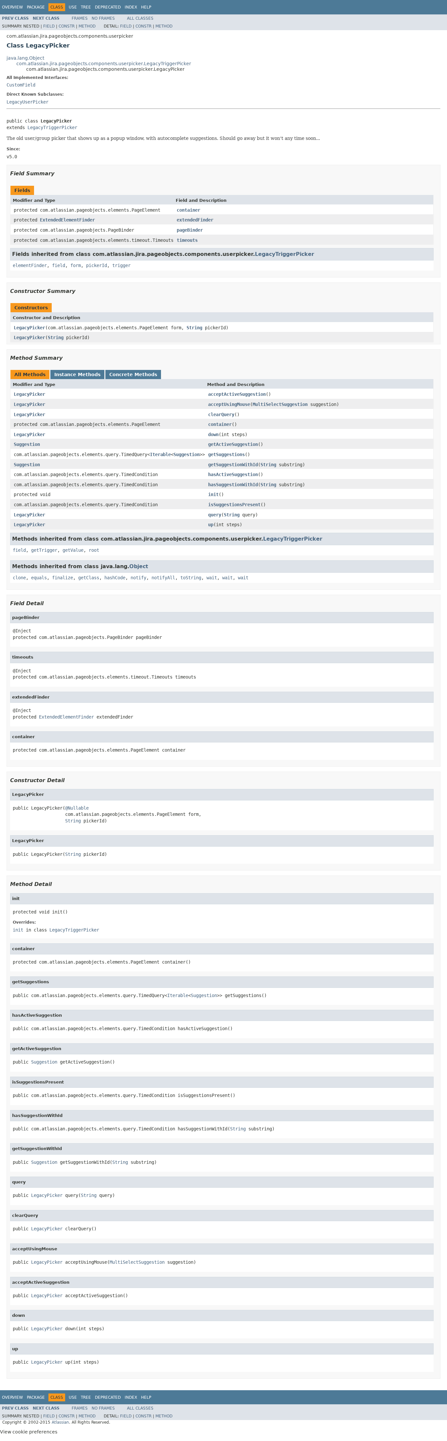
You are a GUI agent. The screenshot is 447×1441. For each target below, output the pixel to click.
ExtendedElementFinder (67, 219)
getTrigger (44, 550)
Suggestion (27, 444)
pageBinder (190, 230)
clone (19, 577)
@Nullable (77, 808)
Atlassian (60, 1422)
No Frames (103, 18)
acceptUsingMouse (229, 404)
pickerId (96, 265)
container (188, 210)
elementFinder (30, 265)
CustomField (21, 84)
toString (190, 577)
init (213, 494)
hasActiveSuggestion (233, 474)
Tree (86, 7)
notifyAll (163, 577)
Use (73, 7)
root (94, 550)
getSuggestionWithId (233, 464)
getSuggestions (226, 454)
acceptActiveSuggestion (237, 394)
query (214, 514)
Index (131, 7)
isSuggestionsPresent (234, 504)
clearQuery (221, 414)
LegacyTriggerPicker (52, 127)
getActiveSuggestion (233, 444)
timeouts (187, 240)
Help (146, 7)
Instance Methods (77, 374)
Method (87, 26)
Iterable (160, 454)
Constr (67, 26)
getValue (73, 550)
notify (138, 577)
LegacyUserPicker (27, 102)
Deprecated (108, 7)
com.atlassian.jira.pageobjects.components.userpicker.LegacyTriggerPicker (103, 63)
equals (39, 577)
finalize (62, 577)
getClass (88, 577)
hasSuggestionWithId (233, 484)
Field (49, 26)
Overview (12, 7)
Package (36, 7)
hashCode (114, 577)
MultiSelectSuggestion (280, 404)
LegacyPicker (29, 327)
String (194, 327)
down (213, 434)
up (210, 524)
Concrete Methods (133, 374)
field (58, 265)
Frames (80, 18)
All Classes (140, 18)
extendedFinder (195, 219)
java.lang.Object (25, 58)
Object (138, 566)
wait (211, 577)
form (75, 265)
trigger (121, 265)
